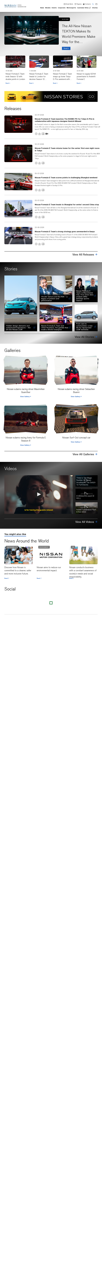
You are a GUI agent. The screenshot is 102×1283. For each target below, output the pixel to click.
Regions (79, 4)
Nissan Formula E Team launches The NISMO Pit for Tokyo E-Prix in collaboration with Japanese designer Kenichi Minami (64, 120)
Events (54, 8)
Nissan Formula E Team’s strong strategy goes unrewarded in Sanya (65, 231)
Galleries (12, 350)
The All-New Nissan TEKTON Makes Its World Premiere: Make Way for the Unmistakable (78, 36)
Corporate (61, 8)
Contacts (88, 4)
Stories (95, 8)
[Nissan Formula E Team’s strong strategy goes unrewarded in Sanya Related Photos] (43, 244)
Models (48, 8)
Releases (12, 108)
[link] (25, 370)
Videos (10, 468)
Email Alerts (69, 4)
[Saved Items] (96, 4)
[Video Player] (38, 494)
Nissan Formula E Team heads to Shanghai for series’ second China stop (67, 204)
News (42, 8)
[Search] (92, 4)
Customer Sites (82, 8)
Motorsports (71, 8)
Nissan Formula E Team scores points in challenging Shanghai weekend (66, 177)
